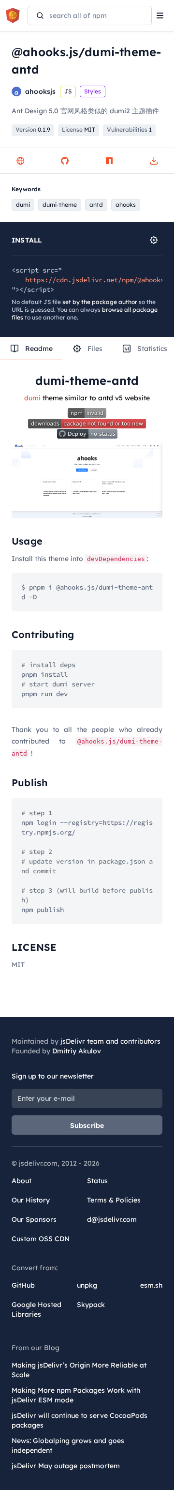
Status (97, 1180)
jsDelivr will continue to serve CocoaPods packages (79, 1420)
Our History (31, 1200)
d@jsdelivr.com (112, 1219)
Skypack (91, 1304)
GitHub (23, 1285)
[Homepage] (20, 160)
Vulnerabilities (129, 129)
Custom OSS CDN (41, 1238)
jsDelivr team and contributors (110, 1041)
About (21, 1180)
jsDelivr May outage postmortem (66, 1465)
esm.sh (151, 1285)
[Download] (153, 160)
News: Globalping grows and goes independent (68, 1445)
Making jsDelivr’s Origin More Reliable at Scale (79, 1370)
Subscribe (87, 1125)
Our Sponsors (34, 1219)
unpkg (87, 1285)
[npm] (109, 160)
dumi (32, 398)
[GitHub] (64, 160)
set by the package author (99, 301)
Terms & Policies (114, 1200)
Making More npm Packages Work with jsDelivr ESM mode (76, 1395)
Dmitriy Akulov (76, 1051)
